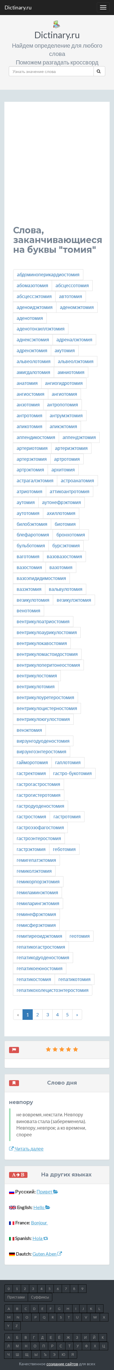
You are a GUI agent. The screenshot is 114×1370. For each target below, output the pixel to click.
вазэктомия (29, 589)
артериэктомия (71, 448)
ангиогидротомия (64, 383)
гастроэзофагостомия (40, 827)
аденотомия (30, 318)
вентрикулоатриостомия (43, 621)
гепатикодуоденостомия (43, 957)
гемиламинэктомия (37, 892)
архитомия (63, 469)
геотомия (80, 936)
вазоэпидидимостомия (41, 578)
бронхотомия (70, 534)
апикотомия (29, 426)
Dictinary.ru (18, 7)
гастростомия (31, 816)
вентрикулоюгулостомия (43, 719)
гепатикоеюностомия (40, 968)
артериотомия (32, 448)
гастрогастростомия (38, 784)
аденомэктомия (77, 307)
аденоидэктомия (35, 307)
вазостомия (29, 567)
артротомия (67, 459)
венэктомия (29, 730)
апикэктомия (63, 426)
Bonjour (39, 1222)
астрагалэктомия (35, 480)
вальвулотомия (65, 589)
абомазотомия (32, 285)
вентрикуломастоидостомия (47, 654)
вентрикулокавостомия (42, 643)
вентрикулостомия (37, 675)
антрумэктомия (66, 415)
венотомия (28, 610)
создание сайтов (62, 1363)
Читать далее (29, 1148)
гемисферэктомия (36, 925)
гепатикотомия (74, 979)
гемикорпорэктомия (38, 881)
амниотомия (71, 372)
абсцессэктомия (34, 296)
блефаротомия (33, 534)
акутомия (65, 350)
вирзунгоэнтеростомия (41, 751)
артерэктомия (32, 459)
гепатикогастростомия (41, 947)
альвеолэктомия (76, 361)
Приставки (16, 1297)
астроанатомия (77, 480)
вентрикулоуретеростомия (45, 697)
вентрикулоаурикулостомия (47, 632)
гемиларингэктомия (38, 903)
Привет (45, 1191)
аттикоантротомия (69, 491)
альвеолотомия (34, 361)
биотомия (65, 524)
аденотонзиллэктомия (41, 328)
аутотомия (28, 513)
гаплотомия (68, 762)
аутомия (26, 502)
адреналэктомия (74, 339)
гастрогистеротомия (39, 795)
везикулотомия (33, 600)
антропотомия (62, 404)
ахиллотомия (61, 513)
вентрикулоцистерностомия (47, 708)
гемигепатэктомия (36, 860)
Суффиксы (40, 1297)
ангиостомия (30, 394)
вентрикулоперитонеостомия (48, 665)
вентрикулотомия (36, 686)
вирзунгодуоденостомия (43, 741)
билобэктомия (32, 524)
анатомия (27, 383)
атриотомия (29, 491)
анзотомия (28, 404)
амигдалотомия (33, 372)
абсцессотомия (72, 285)
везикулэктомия (74, 600)
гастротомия (67, 816)
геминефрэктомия (36, 914)
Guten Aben (44, 1253)
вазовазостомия (64, 556)
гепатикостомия (34, 979)
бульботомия (31, 545)
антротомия (29, 415)
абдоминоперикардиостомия (48, 274)
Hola (37, 1238)
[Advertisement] (57, 168)
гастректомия (31, 773)
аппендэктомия (79, 437)
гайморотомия (32, 762)
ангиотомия (64, 394)
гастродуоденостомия (40, 806)
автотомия (70, 296)
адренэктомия (32, 350)
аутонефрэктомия (61, 502)
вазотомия (60, 567)
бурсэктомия (66, 545)
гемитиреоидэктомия (39, 936)
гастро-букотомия (72, 773)
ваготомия (28, 556)
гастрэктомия (31, 849)
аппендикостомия (36, 437)
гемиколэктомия (34, 871)
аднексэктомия (33, 339)
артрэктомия (30, 469)
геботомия (64, 849)
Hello (39, 1207)
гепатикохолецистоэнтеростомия (53, 990)
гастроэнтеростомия (39, 838)
